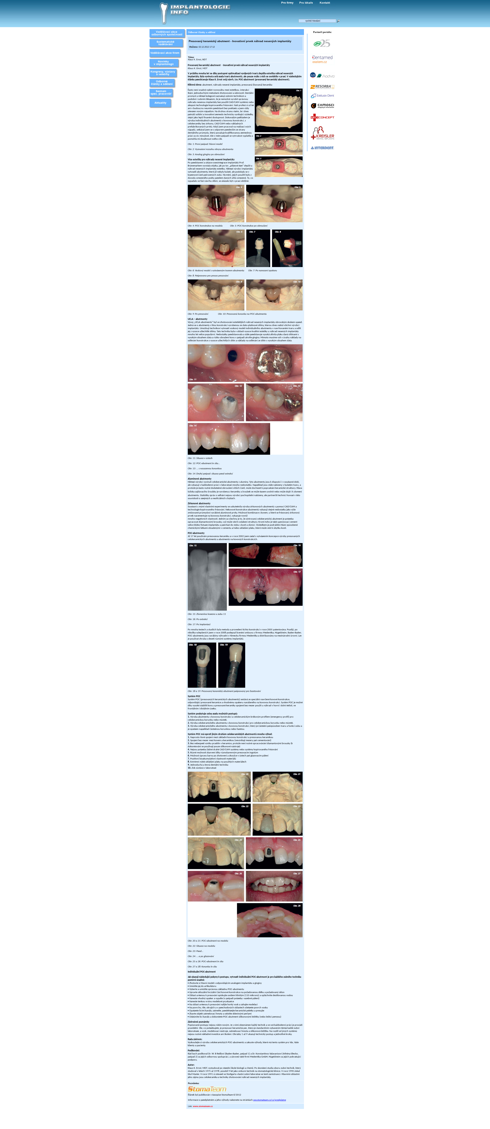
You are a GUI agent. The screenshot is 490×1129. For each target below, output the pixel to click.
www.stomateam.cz (203, 1106)
